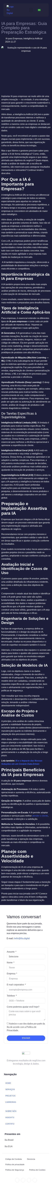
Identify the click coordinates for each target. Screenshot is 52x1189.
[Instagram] (23, 1180)
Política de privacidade (14, 1164)
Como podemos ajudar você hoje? (23, 1007)
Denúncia (31, 1159)
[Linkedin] (17, 1180)
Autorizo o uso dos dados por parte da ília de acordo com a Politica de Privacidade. (26, 1027)
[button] (31, 10)
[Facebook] (29, 1180)
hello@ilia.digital (22, 938)
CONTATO (9, 1124)
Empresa (11, 973)
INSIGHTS (9, 1117)
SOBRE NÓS (10, 1111)
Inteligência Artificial (32, 38)
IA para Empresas (14, 38)
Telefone (11, 996)
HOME (8, 1083)
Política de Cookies (37, 1170)
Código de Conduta (13, 1159)
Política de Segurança (14, 1170)
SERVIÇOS (10, 1089)
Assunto (11, 952)
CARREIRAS (10, 1102)
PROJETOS (10, 1096)
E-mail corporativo (16, 985)
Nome (10, 962)
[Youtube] (35, 1180)
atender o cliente (40, 816)
